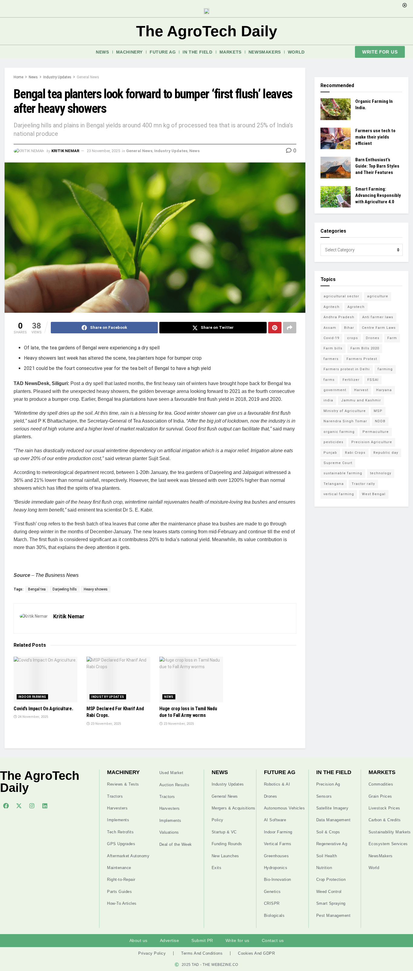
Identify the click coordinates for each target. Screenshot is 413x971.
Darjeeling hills (65, 589)
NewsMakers (265, 52)
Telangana (334, 484)
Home (18, 77)
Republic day (385, 453)
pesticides (333, 442)
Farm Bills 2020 (364, 348)
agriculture (377, 296)
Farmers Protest (361, 359)
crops (352, 338)
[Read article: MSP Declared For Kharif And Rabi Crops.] (118, 679)
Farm (392, 338)
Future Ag (163, 52)
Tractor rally (363, 484)
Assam (330, 328)
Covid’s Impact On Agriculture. (43, 708)
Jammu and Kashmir (361, 400)
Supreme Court (338, 463)
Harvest (361, 390)
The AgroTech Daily (206, 31)
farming (385, 369)
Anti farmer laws (377, 317)
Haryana (384, 390)
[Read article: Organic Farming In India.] (335, 109)
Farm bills (333, 348)
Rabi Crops (355, 453)
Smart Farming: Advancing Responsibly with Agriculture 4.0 (378, 195)
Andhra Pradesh (339, 317)
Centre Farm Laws (379, 328)
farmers (331, 359)
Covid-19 (331, 338)
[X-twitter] (18, 805)
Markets (231, 52)
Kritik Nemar (65, 151)
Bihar (349, 328)
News (102, 52)
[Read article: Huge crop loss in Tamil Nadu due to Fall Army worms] (191, 679)
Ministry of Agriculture (345, 411)
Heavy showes (96, 589)
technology (380, 473)
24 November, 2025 (32, 717)
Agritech (332, 307)
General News (88, 77)
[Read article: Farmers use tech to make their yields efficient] (335, 138)
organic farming (339, 432)
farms (329, 380)
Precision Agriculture (371, 442)
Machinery (129, 52)
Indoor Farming (32, 696)
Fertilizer (351, 380)
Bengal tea (37, 589)
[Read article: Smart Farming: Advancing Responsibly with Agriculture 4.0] (335, 197)
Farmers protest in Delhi (347, 369)
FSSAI (373, 380)
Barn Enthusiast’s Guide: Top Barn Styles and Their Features (377, 166)
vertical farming (339, 494)
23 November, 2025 (103, 151)
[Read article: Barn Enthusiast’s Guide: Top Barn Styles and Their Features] (335, 167)
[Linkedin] (44, 805)
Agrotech (356, 307)
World (296, 52)
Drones (372, 338)
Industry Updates (57, 77)
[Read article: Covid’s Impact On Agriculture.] (45, 679)
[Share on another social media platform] (289, 327)
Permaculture (376, 432)
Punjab (330, 453)
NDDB (380, 421)
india (328, 400)
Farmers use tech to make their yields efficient (375, 137)
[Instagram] (31, 805)
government (335, 390)
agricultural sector (341, 296)
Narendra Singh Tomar (345, 421)
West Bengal (373, 494)
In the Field (197, 52)
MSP (378, 411)
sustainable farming (343, 473)
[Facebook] (5, 805)
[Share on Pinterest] (274, 327)
